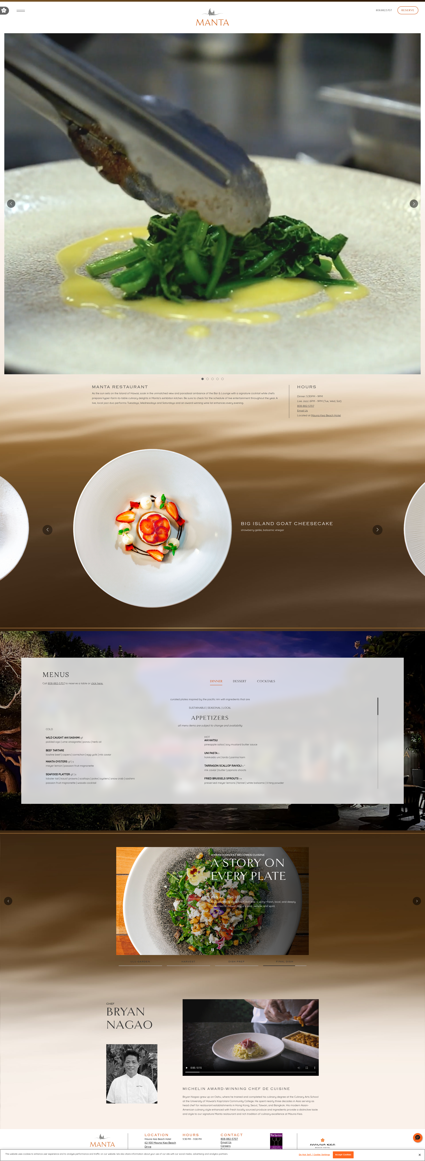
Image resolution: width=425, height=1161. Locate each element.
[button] (417, 1137)
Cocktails (266, 681)
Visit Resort (322, 1152)
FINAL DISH (284, 961)
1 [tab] (202, 379)
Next (414, 204)
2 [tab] (207, 379)
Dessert (239, 681)
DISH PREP (236, 961)
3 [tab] (212, 379)
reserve (407, 10)
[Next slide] (377, 530)
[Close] (419, 1155)
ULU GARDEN (140, 961)
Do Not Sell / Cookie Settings (314, 1155)
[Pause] (212, 949)
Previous (11, 204)
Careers (226, 1146)
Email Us (302, 410)
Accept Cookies (343, 1155)
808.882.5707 (384, 10)
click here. (97, 683)
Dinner (216, 681)
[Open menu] (21, 11)
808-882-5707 (305, 406)
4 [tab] (217, 379)
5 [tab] (222, 379)
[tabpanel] (212, 203)
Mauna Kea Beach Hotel (326, 415)
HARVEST (188, 961)
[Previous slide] (47, 530)
